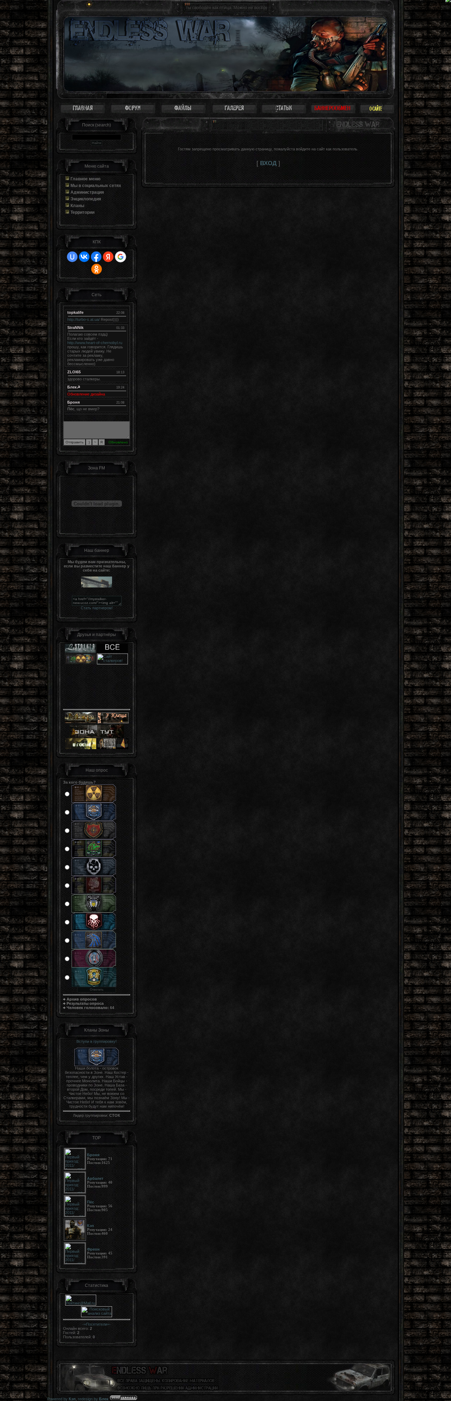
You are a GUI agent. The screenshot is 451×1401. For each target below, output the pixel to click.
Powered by (61, 1399)
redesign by (93, 1399)
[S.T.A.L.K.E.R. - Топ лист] (112, 697)
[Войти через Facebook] (96, 256)
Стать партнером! (97, 608)
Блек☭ (73, 387)
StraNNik (75, 327)
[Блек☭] (123, 387)
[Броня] (123, 402)
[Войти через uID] (72, 256)
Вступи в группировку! (96, 1041)
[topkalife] (123, 312)
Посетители (96, 1324)
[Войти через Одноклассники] (96, 269)
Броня (73, 402)
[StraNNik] (123, 327)
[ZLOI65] (123, 372)
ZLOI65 (74, 372)
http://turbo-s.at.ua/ (83, 319)
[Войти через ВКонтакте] (84, 256)
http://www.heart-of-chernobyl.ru (94, 343)
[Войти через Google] (120, 256)
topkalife (75, 312)
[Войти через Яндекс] (108, 256)
